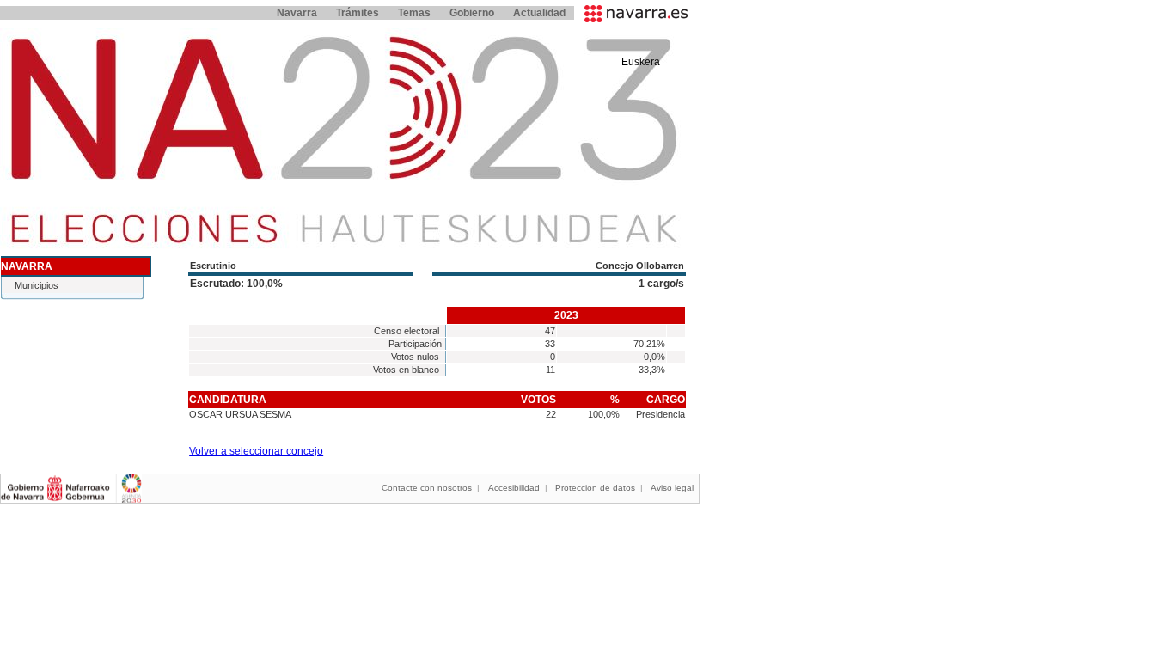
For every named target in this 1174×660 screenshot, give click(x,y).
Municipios (36, 285)
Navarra (297, 13)
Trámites (357, 13)
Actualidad (539, 13)
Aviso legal (672, 487)
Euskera (640, 62)
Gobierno (471, 13)
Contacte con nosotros (427, 487)
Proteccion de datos (595, 487)
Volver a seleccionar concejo (256, 451)
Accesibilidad (514, 487)
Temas (414, 13)
